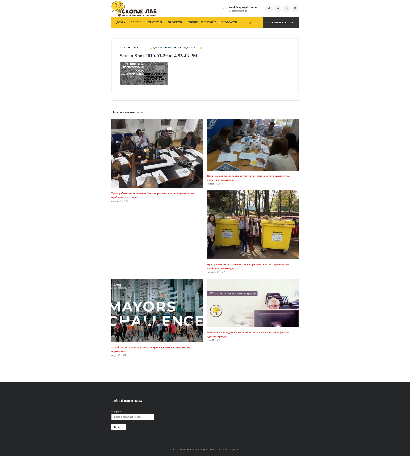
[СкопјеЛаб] (134, 8)
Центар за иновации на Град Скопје (174, 47)
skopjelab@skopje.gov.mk (243, 7)
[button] (144, 73)
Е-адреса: (116, 411)
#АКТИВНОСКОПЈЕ (280, 22)
